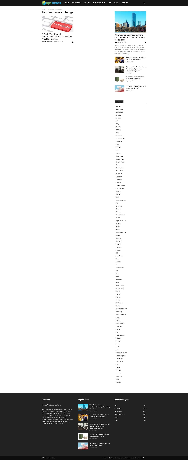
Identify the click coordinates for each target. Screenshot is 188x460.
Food (117, 197)
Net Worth (119, 303)
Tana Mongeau (121, 356)
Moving (118, 297)
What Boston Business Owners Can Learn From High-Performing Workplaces (130, 37)
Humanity (119, 241)
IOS (117, 253)
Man (117, 276)
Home (67, 3)
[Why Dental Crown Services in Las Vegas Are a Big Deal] (119, 88)
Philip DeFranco (121, 315)
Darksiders (119, 171)
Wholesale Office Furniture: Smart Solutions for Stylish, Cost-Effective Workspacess (136, 69)
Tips (117, 364)
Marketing (119, 279)
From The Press (121, 200)
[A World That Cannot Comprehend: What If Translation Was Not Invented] (57, 24)
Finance (118, 194)
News (117, 306)
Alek (116, 42)
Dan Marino (119, 168)
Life (117, 270)
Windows (119, 376)
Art (117, 121)
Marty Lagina (120, 285)
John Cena (119, 256)
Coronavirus (120, 159)
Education (119, 179)
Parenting (119, 312)
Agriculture (119, 112)
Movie (118, 291)
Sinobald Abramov (47, 41)
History (118, 224)
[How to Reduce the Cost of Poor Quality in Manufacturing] (119, 60)
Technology (76, 3)
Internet (118, 250)
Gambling (119, 206)
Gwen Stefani (120, 215)
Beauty (118, 127)
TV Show (118, 370)
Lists (117, 273)
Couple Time (120, 162)
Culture (118, 165)
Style (117, 350)
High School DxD (121, 221)
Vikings (118, 373)
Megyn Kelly (120, 288)
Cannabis (119, 141)
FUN (117, 203)
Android (118, 115)
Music (118, 300)
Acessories (119, 109)
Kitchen (118, 262)
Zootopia (118, 382)
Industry (118, 244)
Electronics (119, 182)
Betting (118, 130)
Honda (118, 235)
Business (87, 3)
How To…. (119, 238)
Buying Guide (120, 138)
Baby (117, 124)
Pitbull (118, 317)
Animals (118, 118)
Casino (118, 147)
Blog (117, 133)
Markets (118, 282)
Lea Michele (120, 268)
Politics (118, 320)
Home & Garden (121, 232)
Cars (109, 3)
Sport (117, 344)
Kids (117, 259)
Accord (118, 106)
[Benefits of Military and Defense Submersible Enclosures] (119, 79)
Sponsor (118, 341)
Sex (117, 332)
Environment (120, 188)
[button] (144, 3)
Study (117, 347)
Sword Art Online (121, 353)
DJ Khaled (119, 174)
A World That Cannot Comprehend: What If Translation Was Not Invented (57, 36)
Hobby (118, 226)
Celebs (118, 153)
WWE (117, 379)
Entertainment (99, 3)
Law (117, 265)
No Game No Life (121, 309)
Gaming (116, 3)
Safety (118, 329)
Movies (118, 294)
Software (119, 338)
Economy (119, 177)
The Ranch (119, 361)
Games (118, 209)
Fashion (118, 191)
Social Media (120, 335)
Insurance (119, 247)
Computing (119, 156)
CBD (117, 150)
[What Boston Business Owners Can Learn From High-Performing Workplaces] (130, 21)
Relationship (120, 323)
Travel (118, 367)
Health (125, 3)
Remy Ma (119, 326)
